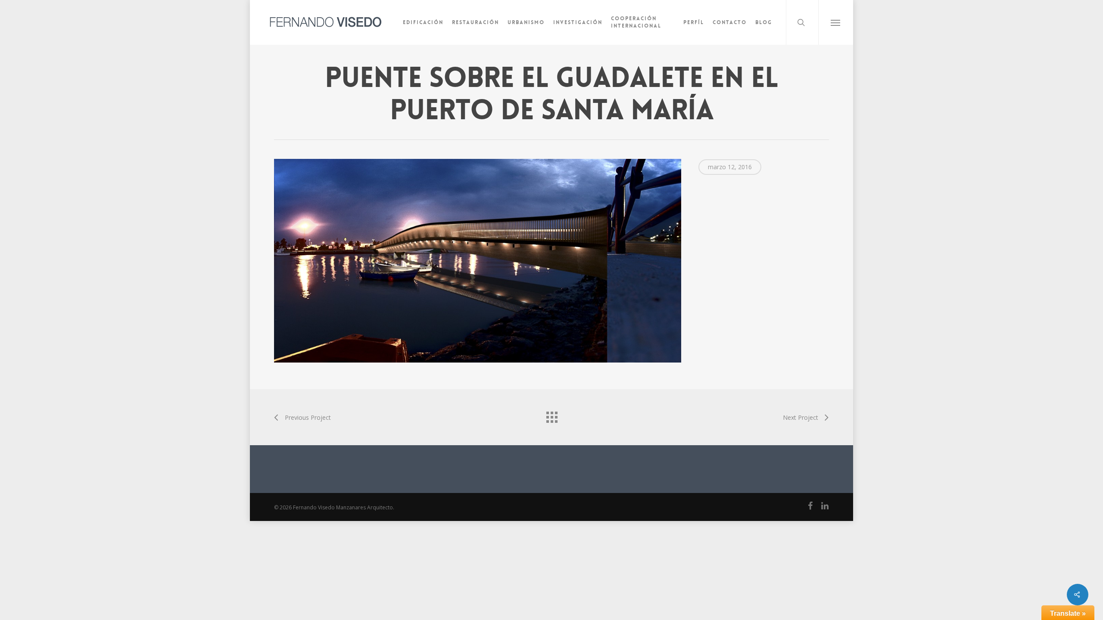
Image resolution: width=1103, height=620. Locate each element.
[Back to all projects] (551, 415)
